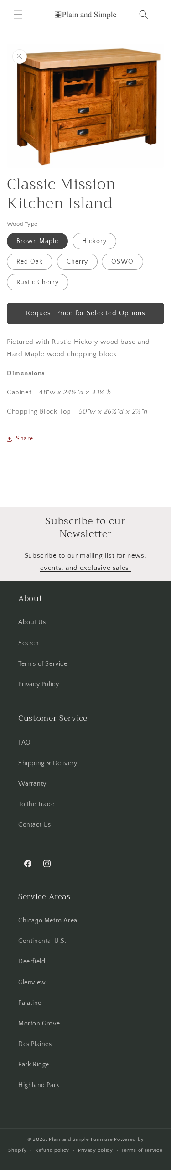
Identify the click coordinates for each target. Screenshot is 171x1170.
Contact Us (34, 824)
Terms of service (141, 1150)
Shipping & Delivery (47, 763)
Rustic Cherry (37, 282)
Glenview (32, 982)
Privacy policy (95, 1150)
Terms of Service (42, 664)
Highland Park (39, 1085)
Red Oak (29, 261)
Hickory (94, 241)
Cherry (77, 261)
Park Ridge (33, 1064)
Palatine (29, 1003)
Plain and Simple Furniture (81, 1139)
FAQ (24, 742)
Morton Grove (39, 1023)
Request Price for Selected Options (85, 313)
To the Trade (36, 804)
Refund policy (52, 1150)
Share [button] (24, 438)
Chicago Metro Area (48, 920)
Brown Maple (37, 241)
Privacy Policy (38, 684)
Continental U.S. (42, 941)
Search (28, 643)
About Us (32, 622)
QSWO (122, 261)
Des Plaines (35, 1044)
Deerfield (31, 961)
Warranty (32, 783)
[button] (18, 15)
